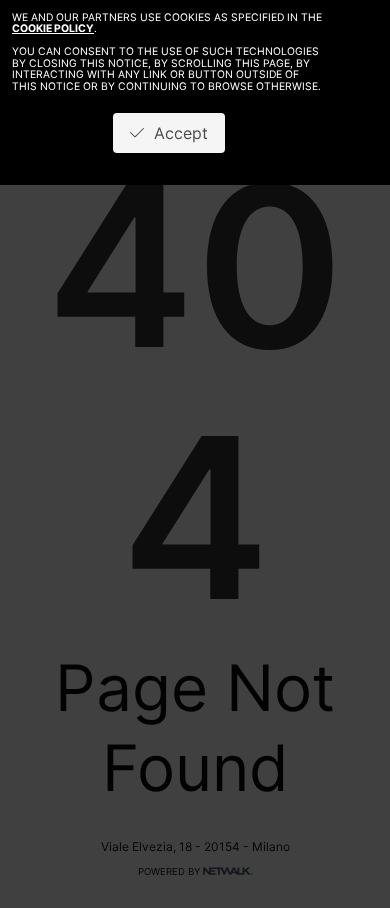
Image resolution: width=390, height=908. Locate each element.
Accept (176, 133)
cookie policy (53, 28)
